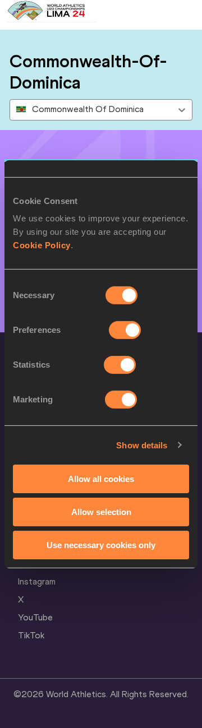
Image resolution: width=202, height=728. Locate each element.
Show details (141, 444)
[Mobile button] (108, 11)
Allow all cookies (101, 479)
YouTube (35, 617)
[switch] (125, 330)
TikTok (31, 635)
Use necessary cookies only (101, 544)
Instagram (37, 581)
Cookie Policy (42, 245)
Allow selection (101, 512)
